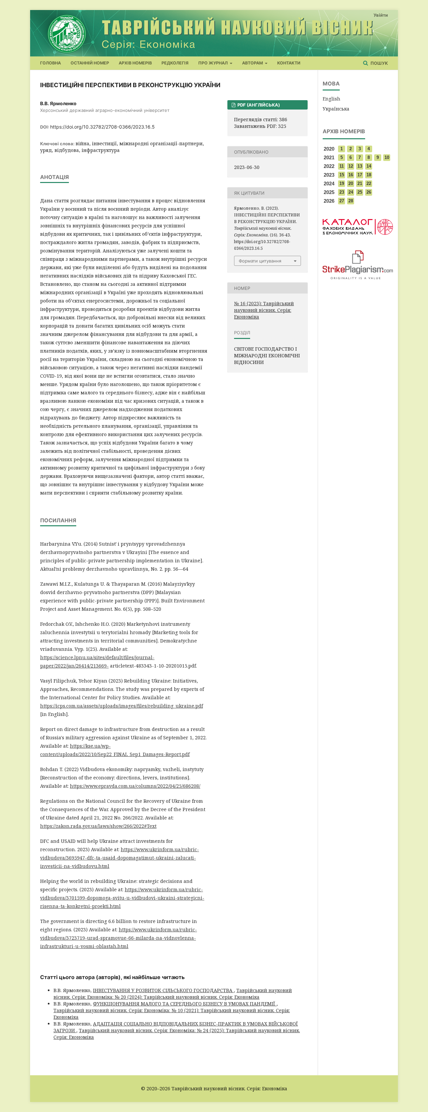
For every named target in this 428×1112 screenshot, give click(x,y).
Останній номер (90, 62)
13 (359, 166)
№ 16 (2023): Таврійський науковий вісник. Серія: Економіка (264, 310)
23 (341, 192)
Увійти (380, 15)
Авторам (253, 62)
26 (368, 192)
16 (350, 174)
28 (350, 200)
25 (359, 192)
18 (368, 174)
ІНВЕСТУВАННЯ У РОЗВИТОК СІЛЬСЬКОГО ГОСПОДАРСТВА (163, 990)
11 (341, 166)
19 (341, 183)
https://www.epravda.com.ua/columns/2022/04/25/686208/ (135, 786)
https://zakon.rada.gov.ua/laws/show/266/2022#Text (98, 826)
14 (368, 166)
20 (350, 183)
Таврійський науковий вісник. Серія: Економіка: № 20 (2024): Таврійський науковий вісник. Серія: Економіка (173, 993)
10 (387, 157)
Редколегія (175, 62)
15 (341, 174)
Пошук (378, 63)
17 (359, 174)
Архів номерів (135, 62)
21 (359, 183)
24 (350, 192)
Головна (50, 62)
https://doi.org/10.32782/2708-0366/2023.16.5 (102, 127)
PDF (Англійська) (258, 105)
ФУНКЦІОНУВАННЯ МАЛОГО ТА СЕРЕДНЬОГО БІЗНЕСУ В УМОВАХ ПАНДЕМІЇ (185, 1003)
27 (341, 200)
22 (368, 183)
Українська (336, 109)
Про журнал (213, 62)
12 (350, 166)
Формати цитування (260, 260)
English (331, 99)
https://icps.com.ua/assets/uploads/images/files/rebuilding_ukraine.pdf (121, 706)
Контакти (288, 62)
